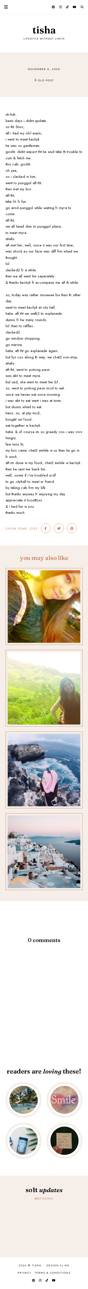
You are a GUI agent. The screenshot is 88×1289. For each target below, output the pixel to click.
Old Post (46, 80)
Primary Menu (4, 7)
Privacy (25, 1273)
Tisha (44, 30)
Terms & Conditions (53, 1273)
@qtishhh (44, 1199)
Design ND (57, 1265)
